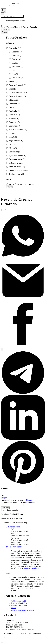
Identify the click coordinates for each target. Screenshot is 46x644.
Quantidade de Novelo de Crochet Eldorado (18, 503)
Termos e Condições (19, 603)
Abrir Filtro (5, 29)
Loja (12, 5)
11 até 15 (21, 184)
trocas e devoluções (31, 569)
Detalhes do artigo (13, 527)
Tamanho (5, 500)
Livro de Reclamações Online (22, 610)
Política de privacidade (19, 601)
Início (3, 27)
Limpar (9, 187)
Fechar (4, 32)
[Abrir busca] (3, 10)
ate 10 (11, 184)
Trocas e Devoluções (19, 605)
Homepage (15, 3)
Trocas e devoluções (14, 547)
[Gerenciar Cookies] (2, 642)
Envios (8, 573)
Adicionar (5, 508)
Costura (10, 27)
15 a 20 (30, 184)
